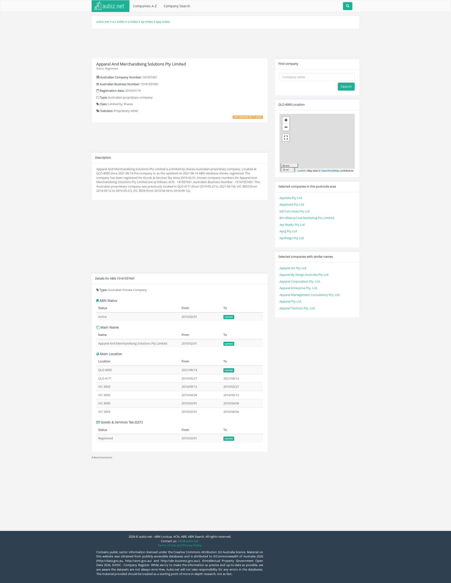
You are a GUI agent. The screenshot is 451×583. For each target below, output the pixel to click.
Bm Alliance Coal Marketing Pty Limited (307, 218)
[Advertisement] (225, 42)
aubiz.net (102, 21)
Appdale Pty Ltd (291, 198)
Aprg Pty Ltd (288, 231)
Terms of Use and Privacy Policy (180, 545)
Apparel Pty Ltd (290, 301)
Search (346, 86)
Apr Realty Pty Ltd (292, 224)
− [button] (286, 127)
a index (133, 21)
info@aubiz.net (187, 541)
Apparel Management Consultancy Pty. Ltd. (310, 295)
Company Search (177, 6)
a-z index (118, 21)
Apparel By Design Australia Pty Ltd (304, 274)
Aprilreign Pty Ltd (292, 238)
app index (163, 21)
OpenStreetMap (330, 170)
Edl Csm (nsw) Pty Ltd (295, 211)
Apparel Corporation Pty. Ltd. (300, 281)
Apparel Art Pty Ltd (293, 268)
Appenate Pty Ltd (292, 204)
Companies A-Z (145, 6)
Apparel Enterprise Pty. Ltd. (299, 288)
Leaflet (301, 170)
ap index (147, 21)
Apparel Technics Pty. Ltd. (297, 308)
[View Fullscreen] (285, 137)
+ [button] (286, 120)
